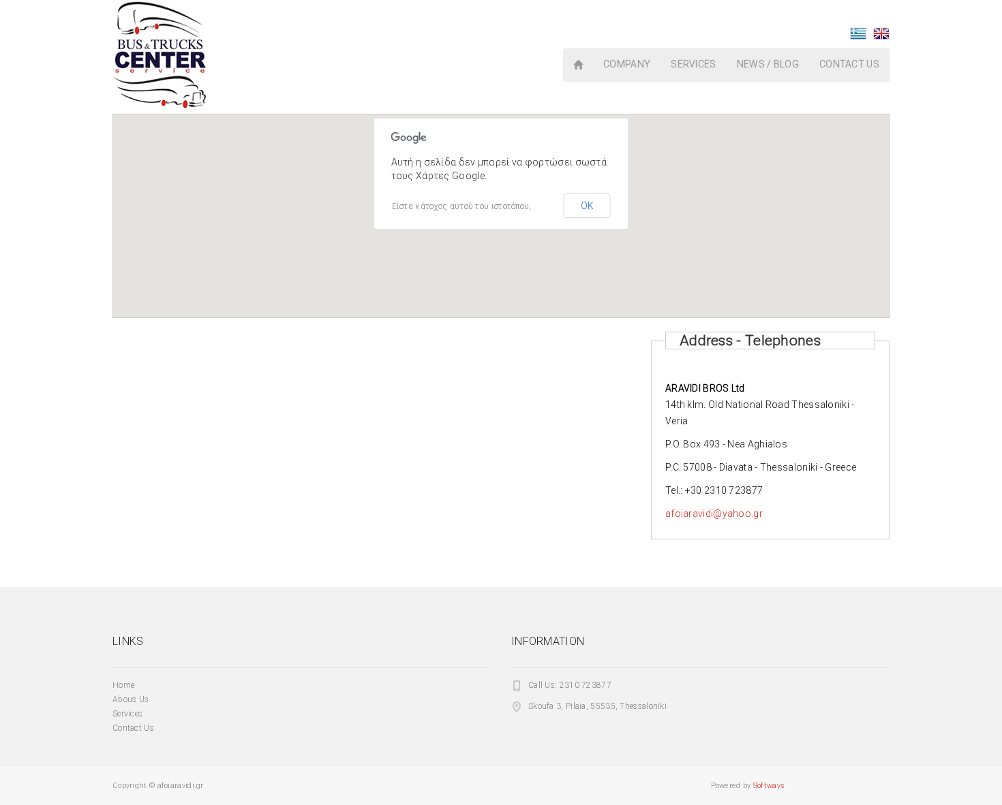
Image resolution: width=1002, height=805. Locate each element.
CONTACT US (849, 64)
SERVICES (693, 64)
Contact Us (133, 728)
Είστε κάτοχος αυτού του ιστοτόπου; (462, 206)
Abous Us (130, 699)
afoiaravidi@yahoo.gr (714, 513)
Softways (769, 785)
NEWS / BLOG (768, 64)
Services (127, 714)
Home (123, 685)
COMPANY (626, 64)
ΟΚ (587, 205)
